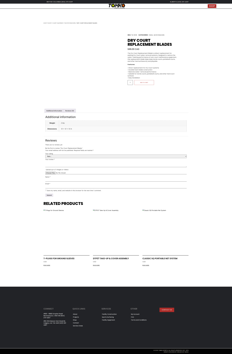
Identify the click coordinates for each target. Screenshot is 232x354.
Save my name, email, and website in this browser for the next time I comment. (74, 190)
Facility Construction (109, 314)
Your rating (49, 153)
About (75, 314)
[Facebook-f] (48, 351)
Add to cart (144, 82)
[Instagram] (44, 351)
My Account (135, 314)
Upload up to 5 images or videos (57, 169)
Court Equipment (58, 23)
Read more (47, 265)
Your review (50, 159)
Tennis (151, 35)
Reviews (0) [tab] (69, 111)
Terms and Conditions (139, 320)
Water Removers (70, 23)
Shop (45, 23)
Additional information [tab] (54, 111)
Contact (76, 323)
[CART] (219, 6)
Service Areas (78, 326)
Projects (76, 317)
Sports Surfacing (108, 317)
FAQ (132, 317)
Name (47, 177)
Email (47, 183)
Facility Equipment (108, 320)
